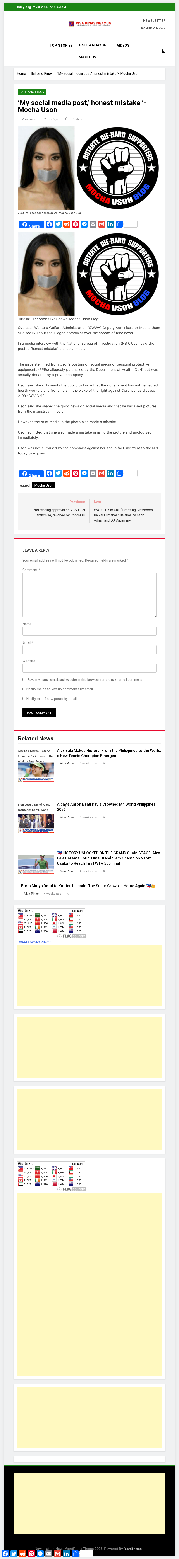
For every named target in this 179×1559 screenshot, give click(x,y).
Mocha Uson (43, 485)
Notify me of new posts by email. (51, 699)
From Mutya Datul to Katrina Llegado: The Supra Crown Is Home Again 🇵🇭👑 (88, 886)
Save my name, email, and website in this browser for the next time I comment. (85, 680)
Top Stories (61, 45)
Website (28, 661)
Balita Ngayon (92, 45)
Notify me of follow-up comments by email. (59, 689)
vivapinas (28, 119)
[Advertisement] (89, 975)
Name (28, 624)
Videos (123, 45)
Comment (31, 570)
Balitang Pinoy (32, 92)
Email (27, 642)
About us (87, 57)
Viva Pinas (67, 763)
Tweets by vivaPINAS (34, 942)
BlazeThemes (133, 1548)
